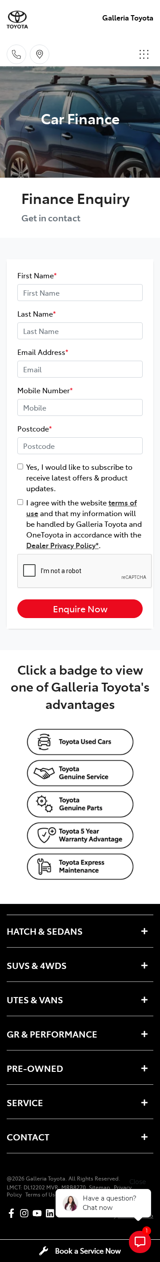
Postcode (34, 428)
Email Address (42, 352)
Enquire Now (80, 609)
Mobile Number (45, 390)
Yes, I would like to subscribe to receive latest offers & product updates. (79, 477)
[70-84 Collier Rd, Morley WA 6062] (39, 54)
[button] (144, 54)
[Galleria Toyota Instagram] (26, 1213)
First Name (37, 275)
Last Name (36, 313)
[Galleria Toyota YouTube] (38, 1213)
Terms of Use (41, 1194)
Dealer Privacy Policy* (62, 545)
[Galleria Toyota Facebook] (13, 1213)
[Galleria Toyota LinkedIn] (51, 1213)
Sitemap (99, 1187)
